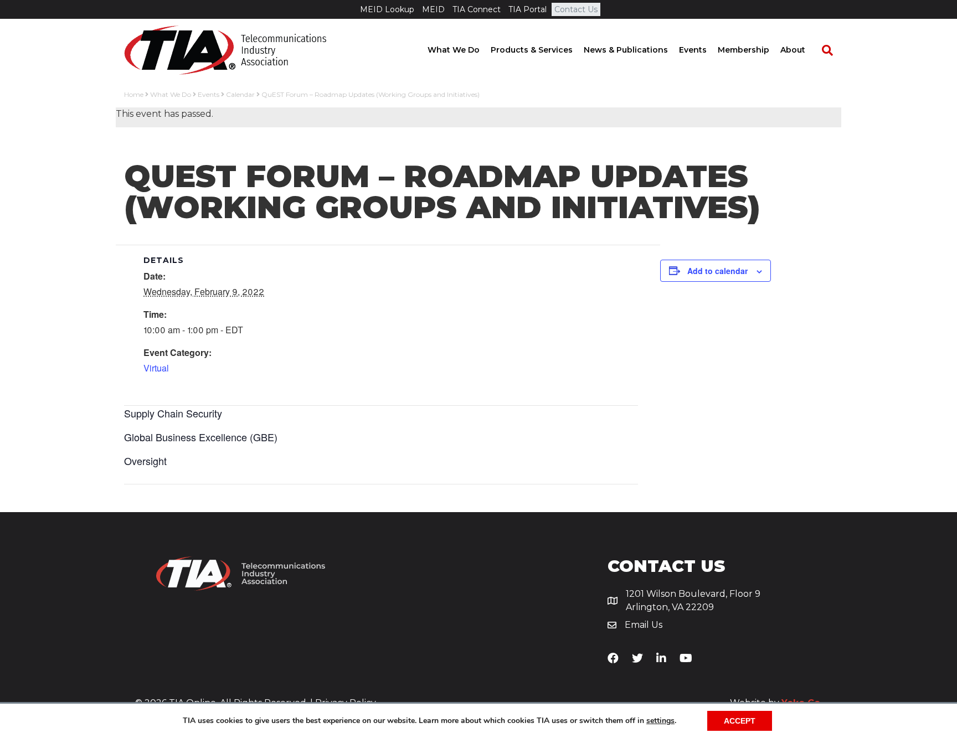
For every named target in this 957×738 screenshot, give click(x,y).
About (792, 50)
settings (660, 721)
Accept (739, 720)
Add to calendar (717, 270)
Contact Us (576, 9)
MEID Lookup (387, 9)
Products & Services (532, 50)
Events (693, 50)
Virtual (156, 368)
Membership (743, 50)
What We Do (454, 50)
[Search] (822, 50)
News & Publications (626, 50)
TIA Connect (476, 9)
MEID (433, 9)
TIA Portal (527, 9)
